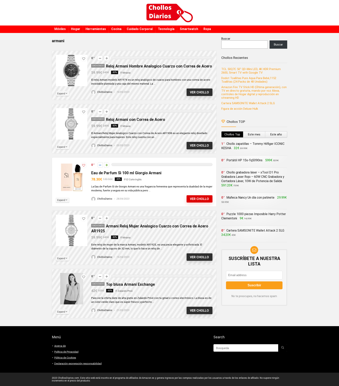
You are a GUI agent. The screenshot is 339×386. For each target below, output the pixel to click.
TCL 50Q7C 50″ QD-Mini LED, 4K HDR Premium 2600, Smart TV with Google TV (251, 70)
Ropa (207, 29)
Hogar (75, 29)
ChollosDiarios (104, 92)
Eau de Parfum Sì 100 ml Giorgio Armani (126, 173)
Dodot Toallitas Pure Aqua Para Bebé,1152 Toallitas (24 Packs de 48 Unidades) (248, 79)
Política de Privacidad (66, 351)
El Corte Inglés (134, 179)
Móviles (60, 29)
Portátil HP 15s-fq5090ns (244, 160)
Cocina (116, 29)
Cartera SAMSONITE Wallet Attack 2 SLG (248, 103)
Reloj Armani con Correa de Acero (136, 119)
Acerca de (60, 345)
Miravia (126, 72)
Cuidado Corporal (140, 29)
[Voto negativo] (100, 58)
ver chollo (199, 92)
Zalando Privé (125, 291)
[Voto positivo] (106, 58)
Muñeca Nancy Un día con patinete (250, 197)
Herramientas (96, 29)
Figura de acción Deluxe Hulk (239, 108)
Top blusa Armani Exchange (130, 284)
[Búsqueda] (282, 348)
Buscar (225, 38)
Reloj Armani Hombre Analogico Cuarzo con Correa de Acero (159, 66)
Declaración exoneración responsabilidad (78, 363)
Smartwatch (189, 29)
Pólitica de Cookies (65, 357)
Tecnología (166, 29)
